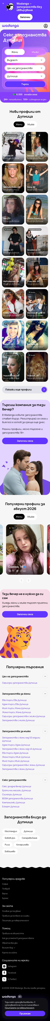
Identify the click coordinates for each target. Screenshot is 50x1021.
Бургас (5, 898)
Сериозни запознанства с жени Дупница (23, 765)
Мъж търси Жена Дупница (16, 708)
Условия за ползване (11, 911)
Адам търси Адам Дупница (16, 744)
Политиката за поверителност (19, 1007)
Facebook (12, 972)
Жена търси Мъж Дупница (16, 756)
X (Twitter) (12, 979)
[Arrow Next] (28, 580)
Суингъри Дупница (12, 794)
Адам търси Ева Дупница (15, 704)
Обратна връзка (9, 943)
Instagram (12, 966)
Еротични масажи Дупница (16, 790)
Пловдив (6, 888)
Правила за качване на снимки (15, 915)
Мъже (35, 52)
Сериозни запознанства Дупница (19, 682)
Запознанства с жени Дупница (18, 769)
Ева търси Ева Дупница (14, 700)
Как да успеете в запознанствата (18, 938)
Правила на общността (13, 933)
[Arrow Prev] (21, 580)
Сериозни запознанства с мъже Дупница (23, 716)
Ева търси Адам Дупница (15, 752)
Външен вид (7, 947)
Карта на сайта (9, 952)
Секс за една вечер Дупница (16, 786)
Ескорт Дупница (10, 806)
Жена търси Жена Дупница (16, 712)
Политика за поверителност (15, 920)
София (5, 884)
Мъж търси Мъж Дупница (15, 761)
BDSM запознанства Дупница (17, 798)
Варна (5, 893)
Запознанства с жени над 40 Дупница (22, 748)
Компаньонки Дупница (13, 802)
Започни (25, 17)
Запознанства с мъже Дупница (18, 720)
